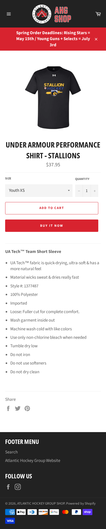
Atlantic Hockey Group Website (32, 461)
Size (8, 179)
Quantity (82, 179)
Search (11, 452)
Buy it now (51, 225)
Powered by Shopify (80, 503)
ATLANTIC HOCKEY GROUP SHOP (41, 503)
